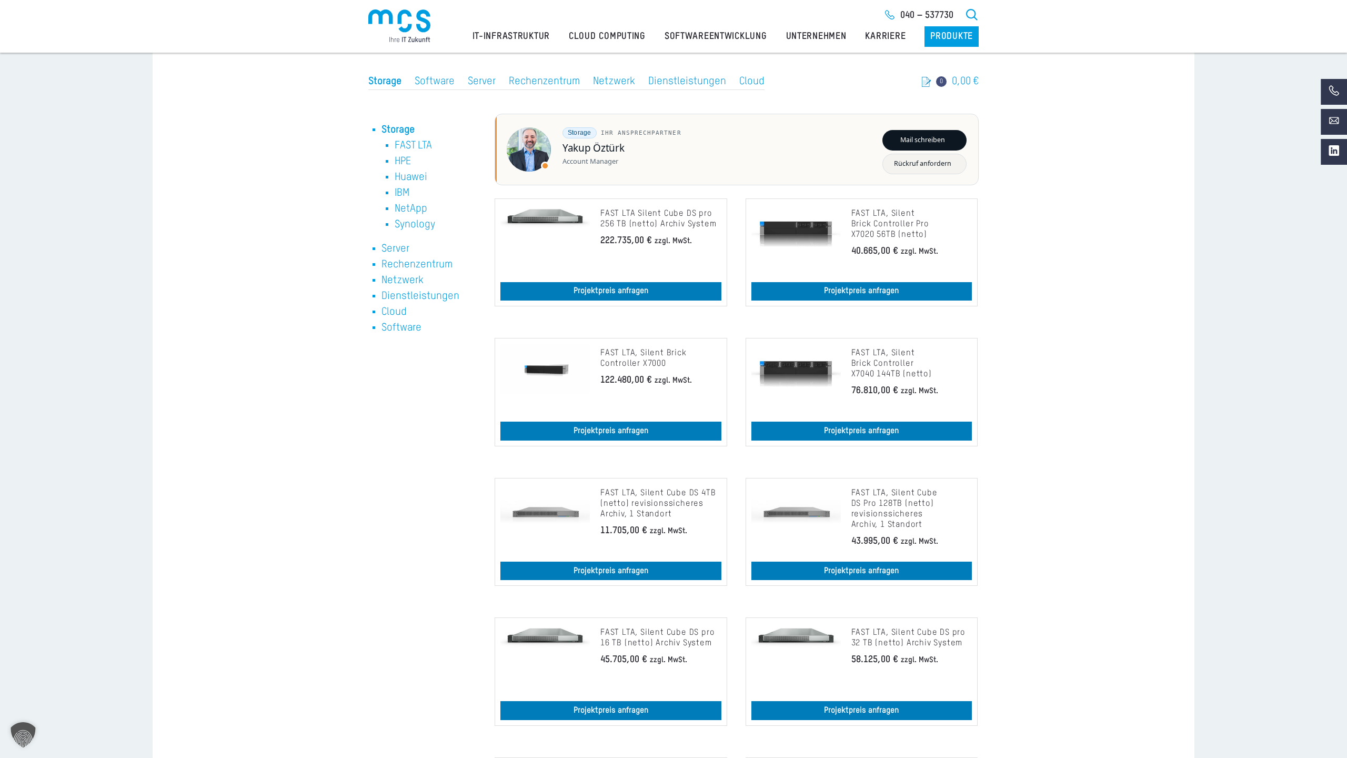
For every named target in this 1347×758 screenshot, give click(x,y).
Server (482, 81)
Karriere (885, 36)
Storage (384, 81)
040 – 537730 (926, 15)
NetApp (411, 209)
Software (435, 81)
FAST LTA (413, 146)
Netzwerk (614, 81)
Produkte (951, 36)
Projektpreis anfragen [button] (611, 291)
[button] (23, 735)
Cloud (752, 81)
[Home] (399, 25)
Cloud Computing (607, 36)
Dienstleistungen (687, 81)
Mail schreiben (922, 139)
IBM (402, 193)
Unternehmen (816, 36)
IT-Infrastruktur (511, 36)
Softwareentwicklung (716, 36)
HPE (403, 161)
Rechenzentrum (544, 81)
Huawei (411, 177)
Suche (972, 14)
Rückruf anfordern (922, 163)
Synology (415, 225)
